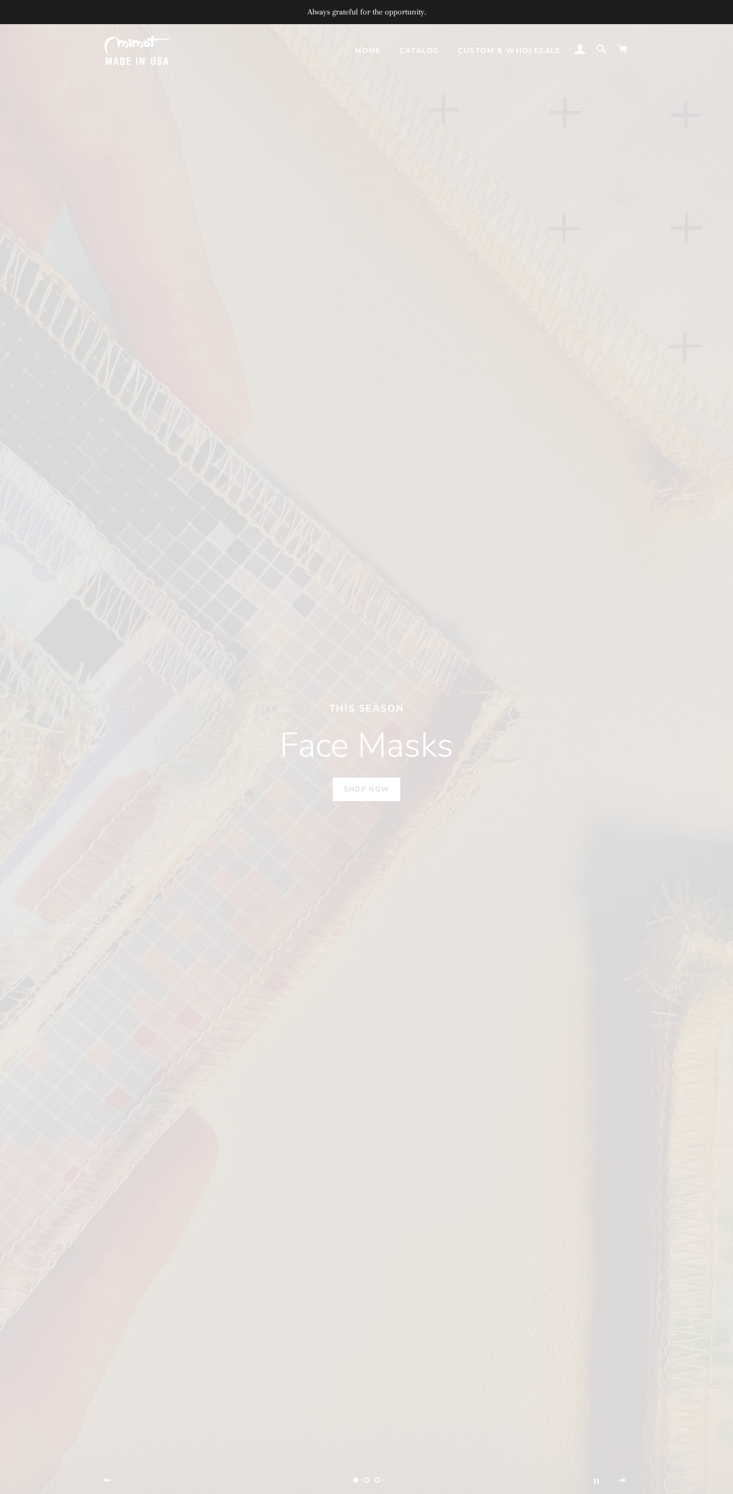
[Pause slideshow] (596, 1480)
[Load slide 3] (377, 1480)
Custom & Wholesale (509, 51)
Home (368, 51)
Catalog (419, 51)
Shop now (366, 789)
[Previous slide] (107, 1480)
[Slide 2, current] (366, 1480)
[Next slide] (622, 1480)
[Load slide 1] (355, 1480)
